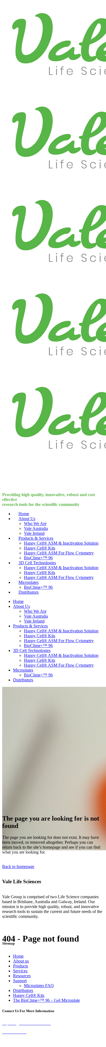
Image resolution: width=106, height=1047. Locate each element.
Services (20, 971)
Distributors (23, 990)
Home (18, 956)
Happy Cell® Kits (28, 995)
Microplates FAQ (39, 985)
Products (20, 966)
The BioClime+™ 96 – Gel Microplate (46, 1000)
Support (20, 980)
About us (21, 961)
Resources (22, 975)
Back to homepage (18, 866)
